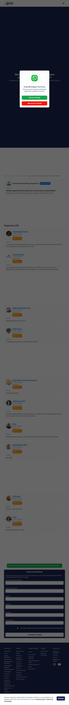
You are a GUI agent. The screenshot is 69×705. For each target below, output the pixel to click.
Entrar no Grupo (34, 97)
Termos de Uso (40, 699)
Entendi (61, 698)
